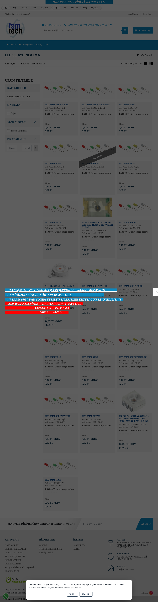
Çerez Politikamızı (58, 588)
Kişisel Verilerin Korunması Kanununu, (107, 584)
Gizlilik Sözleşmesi (37, 588)
